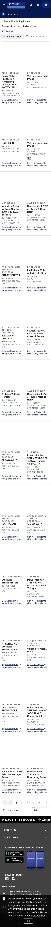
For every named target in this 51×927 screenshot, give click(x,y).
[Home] (17, 5)
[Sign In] (38, 5)
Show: (36, 807)
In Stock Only (37, 36)
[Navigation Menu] (4, 5)
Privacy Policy (38, 915)
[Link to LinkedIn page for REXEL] (8, 878)
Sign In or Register (10, 100)
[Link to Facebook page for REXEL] (15, 878)
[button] (34, 26)
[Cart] (45, 5)
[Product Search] (31, 5)
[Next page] (46, 803)
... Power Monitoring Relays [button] (16, 21)
